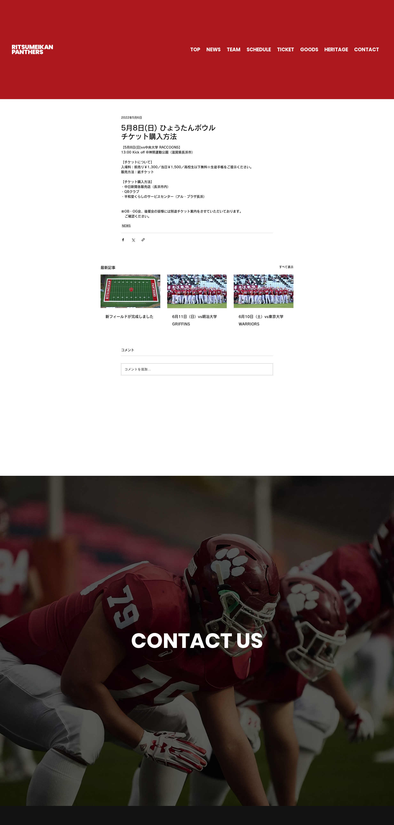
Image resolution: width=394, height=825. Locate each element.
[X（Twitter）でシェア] (133, 240)
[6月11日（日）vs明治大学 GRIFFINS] (197, 291)
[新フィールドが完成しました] (130, 291)
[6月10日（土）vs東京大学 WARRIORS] (263, 291)
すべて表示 (286, 266)
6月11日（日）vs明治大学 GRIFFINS (194, 320)
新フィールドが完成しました (129, 316)
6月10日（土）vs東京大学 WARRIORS (261, 320)
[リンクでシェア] (143, 240)
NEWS (126, 225)
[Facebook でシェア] (123, 240)
